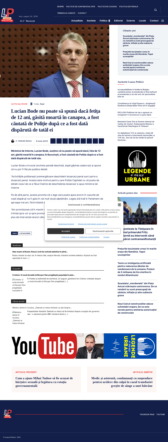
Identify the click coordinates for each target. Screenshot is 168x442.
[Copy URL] (101, 141)
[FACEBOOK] (164, 8)
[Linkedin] (77, 141)
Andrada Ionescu (25, 141)
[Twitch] (145, 437)
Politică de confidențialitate (89, 237)
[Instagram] (132, 437)
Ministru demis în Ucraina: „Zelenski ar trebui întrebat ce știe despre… (42, 308)
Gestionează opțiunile (103, 231)
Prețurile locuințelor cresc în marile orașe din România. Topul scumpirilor (138, 54)
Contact (106, 237)
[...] (27, 258)
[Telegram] (95, 141)
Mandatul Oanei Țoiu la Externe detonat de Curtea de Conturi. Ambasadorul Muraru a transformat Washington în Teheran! (136, 123)
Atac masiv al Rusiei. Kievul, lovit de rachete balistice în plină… (40, 252)
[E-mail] (89, 141)
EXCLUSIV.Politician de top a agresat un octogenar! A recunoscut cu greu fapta (135, 113)
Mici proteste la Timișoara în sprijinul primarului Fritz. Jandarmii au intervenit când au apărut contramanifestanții (137, 234)
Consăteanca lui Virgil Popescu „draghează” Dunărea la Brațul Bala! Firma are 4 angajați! (137, 104)
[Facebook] (53, 141)
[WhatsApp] (71, 141)
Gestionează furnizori (66, 224)
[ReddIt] (83, 141)
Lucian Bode (25, 233)
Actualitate (19, 104)
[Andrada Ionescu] (13, 141)
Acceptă (66, 231)
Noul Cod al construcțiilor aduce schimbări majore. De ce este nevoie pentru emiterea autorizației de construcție (138, 66)
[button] (119, 204)
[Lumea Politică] (7, 413)
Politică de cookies (68, 237)
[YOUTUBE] (164, 11)
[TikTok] (138, 437)
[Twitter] (59, 141)
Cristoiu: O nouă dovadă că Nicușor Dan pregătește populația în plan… (43, 275)
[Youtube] (163, 437)
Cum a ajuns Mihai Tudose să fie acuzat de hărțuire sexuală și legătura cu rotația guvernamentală (44, 381)
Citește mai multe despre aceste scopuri (92, 224)
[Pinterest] (65, 141)
